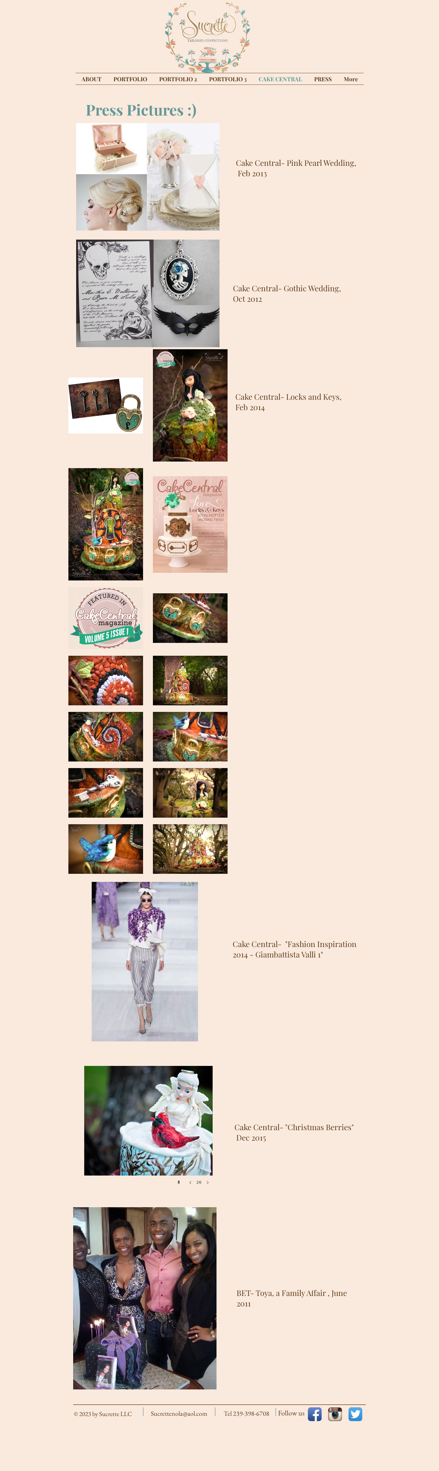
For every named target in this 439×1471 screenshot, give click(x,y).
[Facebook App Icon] (315, 1414)
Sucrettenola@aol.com (179, 1413)
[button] (148, 177)
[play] (205, 225)
